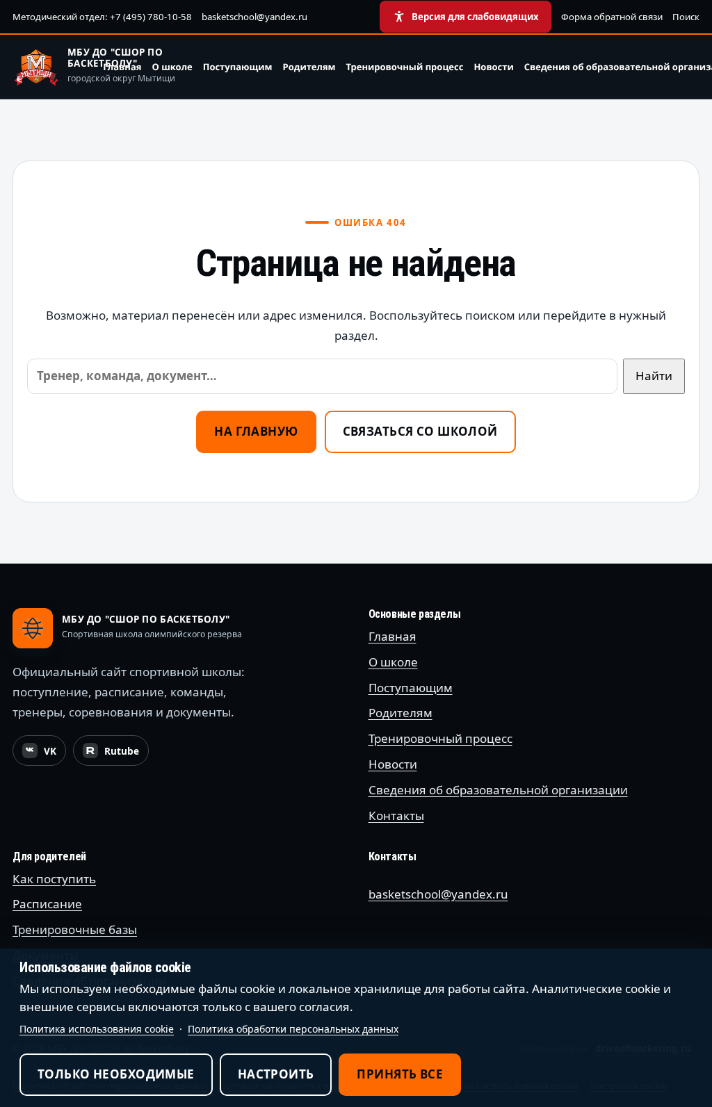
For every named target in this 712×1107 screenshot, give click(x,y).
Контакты (396, 815)
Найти (654, 376)
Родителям (309, 66)
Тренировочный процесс (405, 66)
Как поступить (54, 879)
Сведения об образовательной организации (498, 790)
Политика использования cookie (96, 1028)
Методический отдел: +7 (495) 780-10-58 (102, 16)
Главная (122, 66)
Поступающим (238, 66)
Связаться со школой (420, 431)
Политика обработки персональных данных (293, 1028)
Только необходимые (116, 1074)
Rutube (115, 754)
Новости (493, 66)
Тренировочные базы (75, 929)
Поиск (685, 16)
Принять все (400, 1074)
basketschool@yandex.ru (254, 16)
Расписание (47, 904)
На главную (256, 431)
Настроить (276, 1074)
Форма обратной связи (612, 16)
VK (44, 754)
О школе (172, 66)
